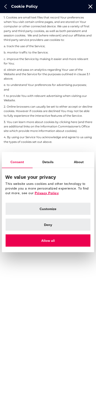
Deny (48, 224)
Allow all (48, 240)
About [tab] (79, 162)
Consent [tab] (17, 162)
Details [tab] (48, 162)
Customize (48, 209)
